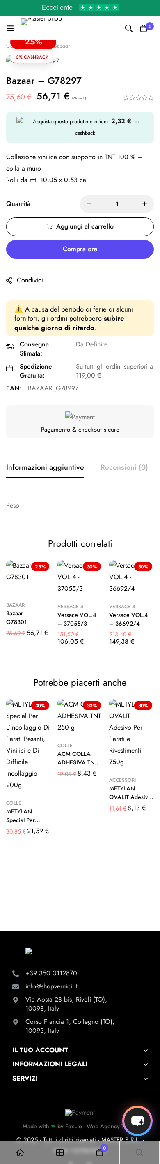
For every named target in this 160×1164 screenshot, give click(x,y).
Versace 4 (70, 606)
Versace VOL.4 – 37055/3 (76, 619)
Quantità (18, 203)
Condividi (30, 280)
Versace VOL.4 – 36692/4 (128, 619)
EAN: (14, 388)
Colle (13, 803)
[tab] (45, 468)
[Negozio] (60, 1152)
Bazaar (62, 46)
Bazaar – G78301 (17, 617)
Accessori (122, 780)
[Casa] (20, 1152)
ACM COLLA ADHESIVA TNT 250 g (77, 762)
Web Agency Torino (112, 1126)
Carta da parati (24, 46)
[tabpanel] (80, 505)
